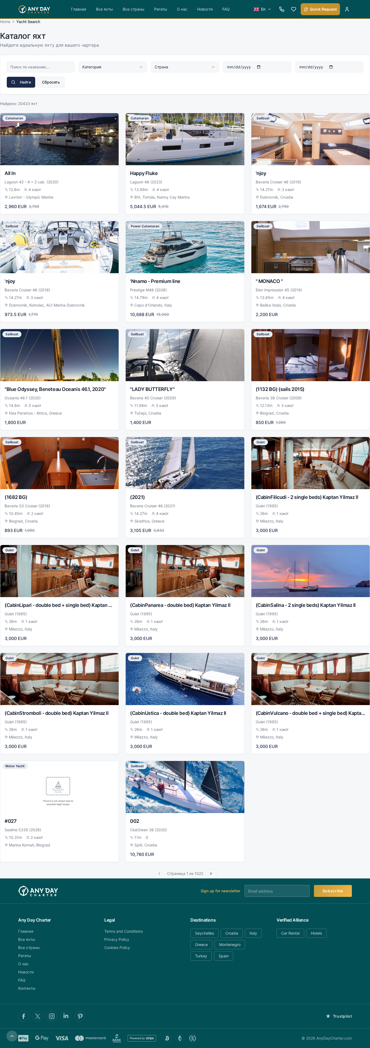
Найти (25, 82)
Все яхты (104, 9)
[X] (37, 1016)
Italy (253, 933)
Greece (201, 944)
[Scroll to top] (12, 1036)
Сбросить (51, 82)
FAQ (226, 9)
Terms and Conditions (123, 931)
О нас (182, 9)
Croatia (231, 933)
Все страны (133, 9)
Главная (78, 9)
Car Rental (290, 933)
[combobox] (113, 67)
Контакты (26, 988)
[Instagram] (51, 1016)
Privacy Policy (116, 939)
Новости (205, 9)
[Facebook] (23, 1016)
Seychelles (204, 933)
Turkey (201, 956)
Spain (224, 956)
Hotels (316, 933)
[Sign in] (347, 9)
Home (5, 21)
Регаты (160, 9)
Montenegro (230, 944)
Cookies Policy (117, 947)
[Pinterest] (79, 1016)
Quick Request (323, 9)
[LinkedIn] (65, 1016)
